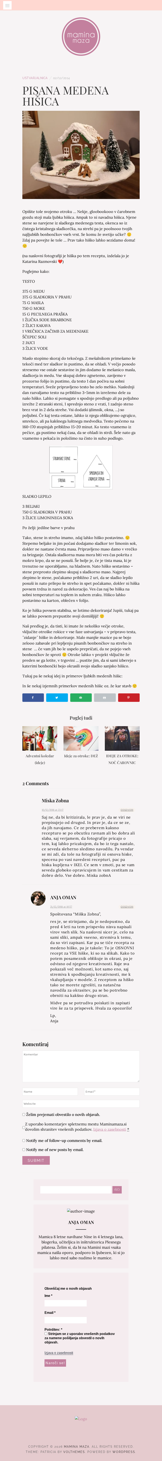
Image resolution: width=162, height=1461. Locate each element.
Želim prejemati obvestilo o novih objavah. (62, 1114)
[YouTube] (89, 1435)
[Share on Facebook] (33, 697)
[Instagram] (81, 1435)
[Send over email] (81, 697)
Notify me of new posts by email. (55, 1149)
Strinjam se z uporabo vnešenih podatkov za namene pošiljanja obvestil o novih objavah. (80, 1338)
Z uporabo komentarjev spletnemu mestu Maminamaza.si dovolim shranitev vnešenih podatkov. (77, 1127)
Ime (48, 1296)
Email (50, 1312)
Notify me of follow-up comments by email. (64, 1140)
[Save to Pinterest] (129, 697)
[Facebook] (73, 1435)
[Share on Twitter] (57, 697)
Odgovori (127, 810)
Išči (117, 1189)
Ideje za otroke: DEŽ (81, 755)
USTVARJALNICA (35, 78)
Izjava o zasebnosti (109, 1129)
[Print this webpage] (105, 697)
